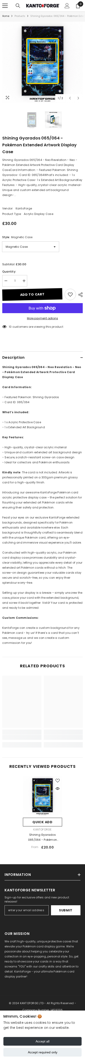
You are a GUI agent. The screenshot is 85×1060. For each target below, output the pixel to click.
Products (20, 16)
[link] (21, 737)
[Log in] (67, 5)
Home (5, 16)
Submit (66, 910)
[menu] (5, 5)
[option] (42, 62)
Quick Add (42, 822)
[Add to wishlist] (70, 294)
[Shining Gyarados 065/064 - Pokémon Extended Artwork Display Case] (42, 795)
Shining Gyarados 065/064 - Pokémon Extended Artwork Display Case (42, 837)
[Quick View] (57, 788)
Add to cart (32, 294)
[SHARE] (79, 294)
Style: (17, 237)
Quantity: (9, 271)
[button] (70, 98)
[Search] (18, 5)
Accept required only (42, 1052)
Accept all (42, 1041)
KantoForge (24, 208)
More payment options (42, 318)
